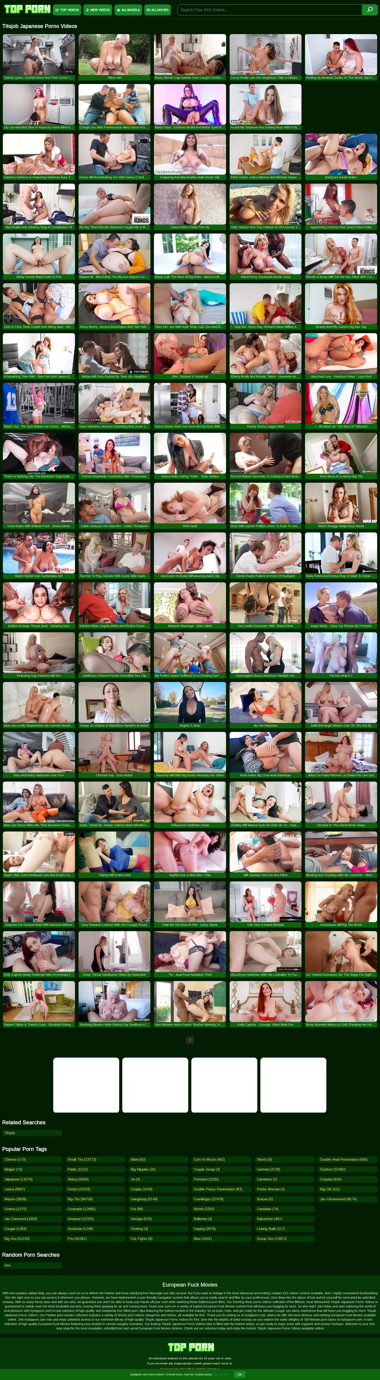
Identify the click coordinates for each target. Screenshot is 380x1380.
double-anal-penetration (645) (344, 1159)
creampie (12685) (81, 1209)
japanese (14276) (18, 1179)
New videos (100, 10)
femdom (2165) (206, 1179)
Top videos (69, 10)
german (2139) (268, 1169)
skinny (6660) (78, 1179)
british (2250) (204, 1209)
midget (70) (13, 1169)
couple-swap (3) (207, 1169)
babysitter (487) (269, 1219)
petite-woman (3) (271, 1189)
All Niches (160, 10)
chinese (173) (15, 1159)
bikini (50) (138, 1159)
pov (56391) (77, 1239)
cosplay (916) (331, 1179)
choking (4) (139, 1229)
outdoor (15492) (333, 1169)
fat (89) (137, 1209)
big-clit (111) (330, 1189)
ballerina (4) (203, 1219)
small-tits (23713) (82, 1159)
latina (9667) (14, 1189)
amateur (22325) (81, 1219)
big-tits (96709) (80, 1199)
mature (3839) (15, 1199)
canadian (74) (267, 1209)
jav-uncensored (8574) (338, 1199)
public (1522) (78, 1169)
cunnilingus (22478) (209, 1199)
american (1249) (80, 1229)
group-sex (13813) (272, 1239)
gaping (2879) (205, 1229)
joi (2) (135, 1179)
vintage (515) (141, 1219)
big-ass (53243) (17, 1239)
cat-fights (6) (141, 1239)
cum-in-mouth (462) (209, 1159)
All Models (131, 10)
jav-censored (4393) (20, 1219)
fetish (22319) (79, 1189)
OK (240, 1374)
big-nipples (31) (143, 1169)
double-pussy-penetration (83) (218, 1189)
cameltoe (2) (267, 1179)
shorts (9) (264, 1159)
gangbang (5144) (144, 1199)
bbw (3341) (203, 1239)
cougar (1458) (15, 1229)
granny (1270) (15, 1209)
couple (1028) (141, 1189)
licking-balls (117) (271, 1229)
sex (7, 1265)
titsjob (9, 1133)
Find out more (221, 1374)
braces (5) (265, 1199)
